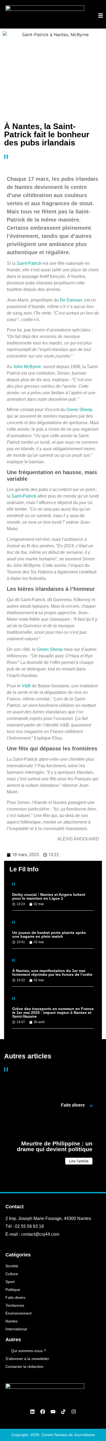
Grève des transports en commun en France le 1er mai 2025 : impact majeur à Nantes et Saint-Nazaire (53, 1012)
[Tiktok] (63, 1411)
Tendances (14, 1305)
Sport (10, 1281)
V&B (26, 686)
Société (11, 1266)
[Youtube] (53, 1411)
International (16, 1329)
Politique (12, 1289)
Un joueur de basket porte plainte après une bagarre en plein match (49, 934)
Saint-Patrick (29, 263)
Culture (11, 1274)
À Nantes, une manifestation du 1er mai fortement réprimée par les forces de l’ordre (52, 972)
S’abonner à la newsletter (27, 1358)
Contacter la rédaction (24, 1366)
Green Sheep (79, 409)
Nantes (11, 1321)
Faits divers (73, 1105)
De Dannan (71, 300)
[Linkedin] (32, 1411)
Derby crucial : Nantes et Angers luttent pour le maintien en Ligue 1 (48, 896)
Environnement (18, 1313)
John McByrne (27, 366)
